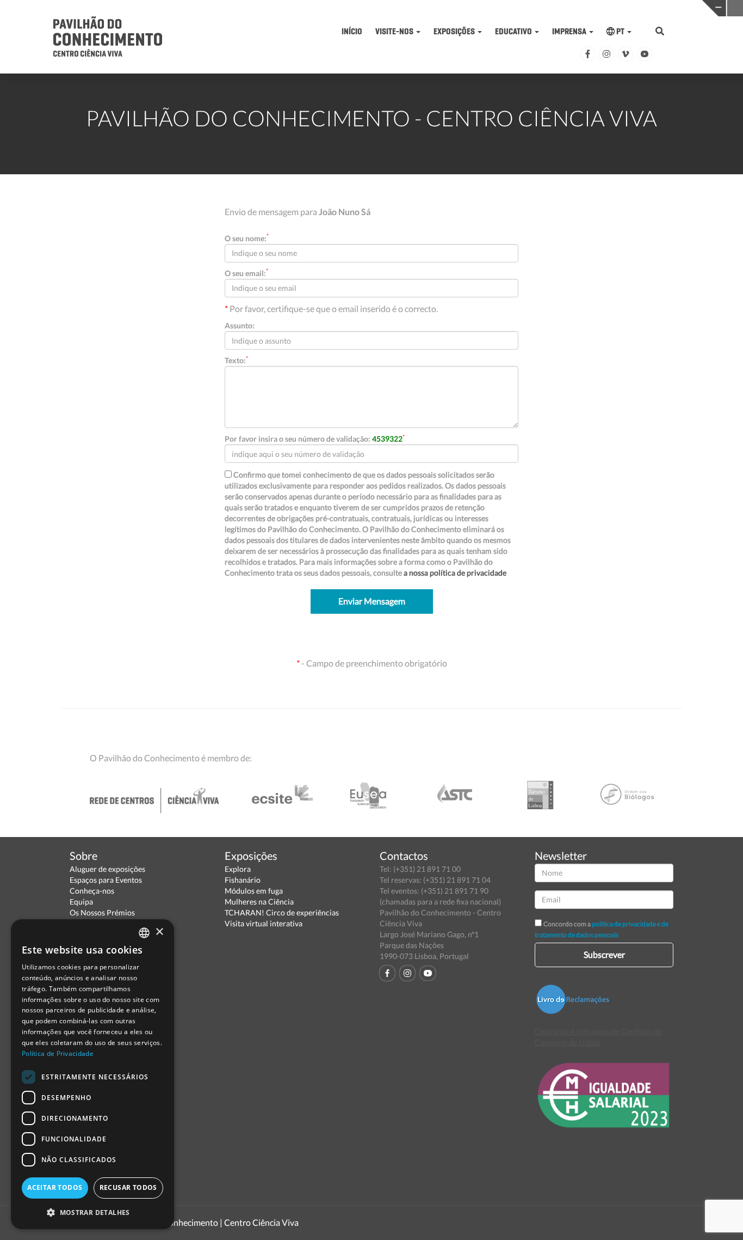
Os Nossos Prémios (102, 912)
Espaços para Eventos (106, 879)
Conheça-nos (92, 890)
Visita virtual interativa (263, 923)
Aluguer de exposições (107, 869)
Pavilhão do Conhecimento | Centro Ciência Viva (208, 1222)
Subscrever (604, 954)
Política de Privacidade (58, 1053)
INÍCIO (352, 31)
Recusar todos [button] (128, 1187)
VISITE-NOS (395, 31)
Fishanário (243, 879)
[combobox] (144, 932)
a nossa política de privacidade (455, 572)
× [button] (159, 932)
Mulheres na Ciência (259, 901)
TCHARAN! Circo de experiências (282, 912)
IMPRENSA (570, 31)
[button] (92, 1212)
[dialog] (92, 1074)
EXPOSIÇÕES (455, 31)
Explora (238, 869)
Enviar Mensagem (371, 601)
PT (620, 31)
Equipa (81, 901)
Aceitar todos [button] (54, 1187)
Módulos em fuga (254, 890)
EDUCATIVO (514, 31)
